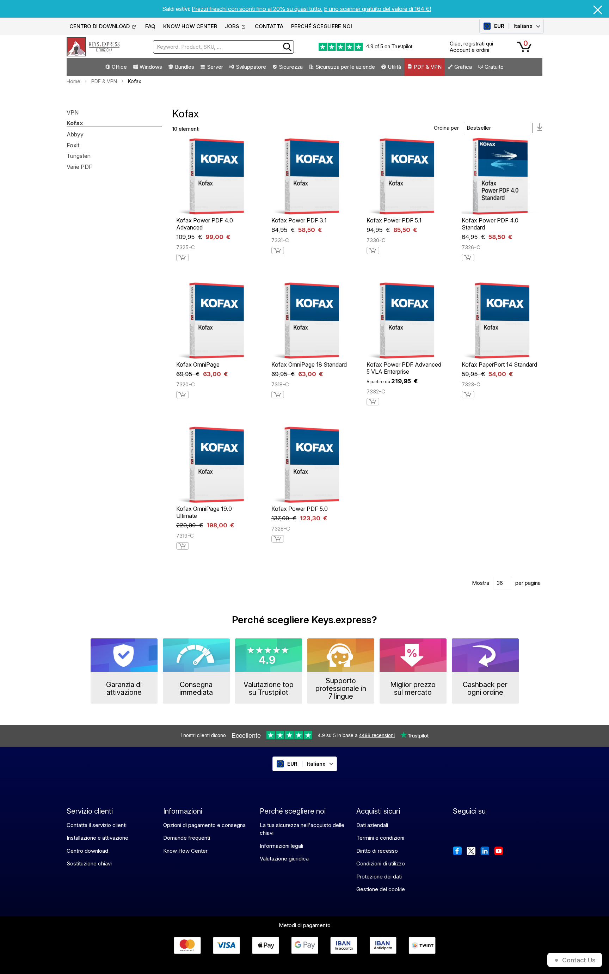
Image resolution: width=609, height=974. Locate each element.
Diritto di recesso (377, 850)
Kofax (75, 123)
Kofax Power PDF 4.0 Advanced (204, 224)
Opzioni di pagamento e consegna (204, 825)
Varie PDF (79, 167)
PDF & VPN (104, 81)
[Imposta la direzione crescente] (539, 128)
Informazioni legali (281, 846)
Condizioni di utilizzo (380, 863)
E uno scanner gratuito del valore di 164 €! (377, 8)
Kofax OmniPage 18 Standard (309, 364)
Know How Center (185, 850)
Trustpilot (402, 46)
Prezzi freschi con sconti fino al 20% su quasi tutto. (257, 8)
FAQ (150, 26)
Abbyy (75, 134)
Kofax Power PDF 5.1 (394, 220)
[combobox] (223, 47)
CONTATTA (269, 26)
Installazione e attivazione (97, 837)
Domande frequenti (186, 837)
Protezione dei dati (379, 876)
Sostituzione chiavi (89, 863)
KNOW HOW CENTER (190, 26)
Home (73, 81)
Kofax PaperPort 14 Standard (499, 364)
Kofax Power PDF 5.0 (299, 508)
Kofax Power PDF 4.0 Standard (490, 224)
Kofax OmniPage (198, 364)
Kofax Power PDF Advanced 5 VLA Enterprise (404, 368)
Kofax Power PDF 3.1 (299, 220)
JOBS (232, 26)
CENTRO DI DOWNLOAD (99, 26)
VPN (73, 113)
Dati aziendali (372, 825)
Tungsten (79, 156)
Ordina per (446, 127)
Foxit (73, 145)
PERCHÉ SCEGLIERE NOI (321, 26)
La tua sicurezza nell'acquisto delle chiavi (302, 829)
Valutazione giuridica (284, 858)
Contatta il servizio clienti (97, 825)
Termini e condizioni (380, 837)
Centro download (87, 850)
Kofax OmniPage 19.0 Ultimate (204, 512)
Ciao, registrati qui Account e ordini (471, 46)
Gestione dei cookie (380, 889)
